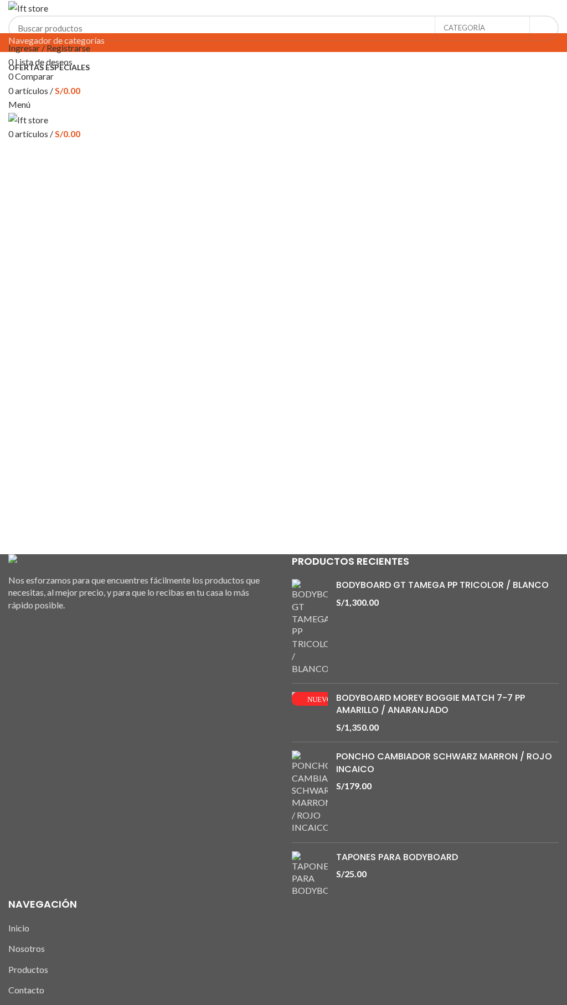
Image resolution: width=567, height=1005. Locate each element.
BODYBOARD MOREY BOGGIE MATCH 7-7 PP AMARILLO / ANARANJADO (430, 704)
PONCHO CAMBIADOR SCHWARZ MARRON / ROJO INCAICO (444, 763)
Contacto (26, 990)
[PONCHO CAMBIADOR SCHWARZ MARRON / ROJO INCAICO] (310, 792)
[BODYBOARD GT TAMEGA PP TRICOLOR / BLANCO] (310, 627)
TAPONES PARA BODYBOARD (397, 857)
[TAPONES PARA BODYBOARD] (310, 874)
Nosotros (26, 948)
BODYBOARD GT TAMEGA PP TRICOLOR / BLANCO (442, 585)
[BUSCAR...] (544, 28)
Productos (28, 969)
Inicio (18, 928)
